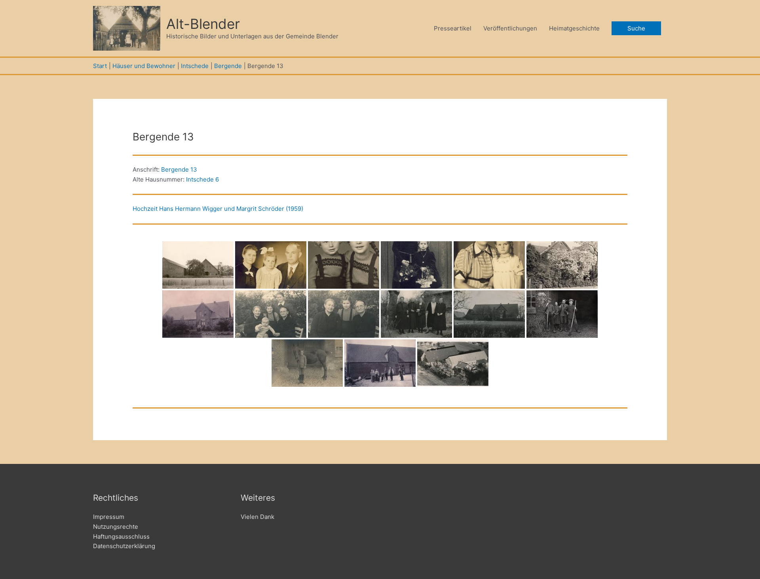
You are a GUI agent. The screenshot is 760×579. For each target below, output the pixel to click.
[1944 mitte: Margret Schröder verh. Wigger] (343, 314)
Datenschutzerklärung (124, 546)
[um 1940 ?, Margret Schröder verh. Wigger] (343, 265)
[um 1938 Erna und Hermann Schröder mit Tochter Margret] (270, 265)
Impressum (108, 516)
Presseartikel (452, 28)
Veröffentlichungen (510, 28)
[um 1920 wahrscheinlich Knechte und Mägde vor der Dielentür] (562, 314)
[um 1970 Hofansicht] (198, 265)
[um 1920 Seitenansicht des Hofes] (489, 314)
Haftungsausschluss (121, 536)
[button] (636, 28)
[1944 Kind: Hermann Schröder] (270, 314)
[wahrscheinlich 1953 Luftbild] (452, 363)
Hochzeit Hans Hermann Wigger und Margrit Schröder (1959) (218, 208)
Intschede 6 (202, 179)
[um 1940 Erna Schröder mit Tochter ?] (416, 265)
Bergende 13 (179, 169)
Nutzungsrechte (115, 526)
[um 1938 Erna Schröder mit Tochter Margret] (489, 265)
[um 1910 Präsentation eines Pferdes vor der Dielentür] (307, 363)
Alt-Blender (203, 23)
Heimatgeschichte (574, 28)
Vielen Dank (257, 516)
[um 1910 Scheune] (198, 314)
